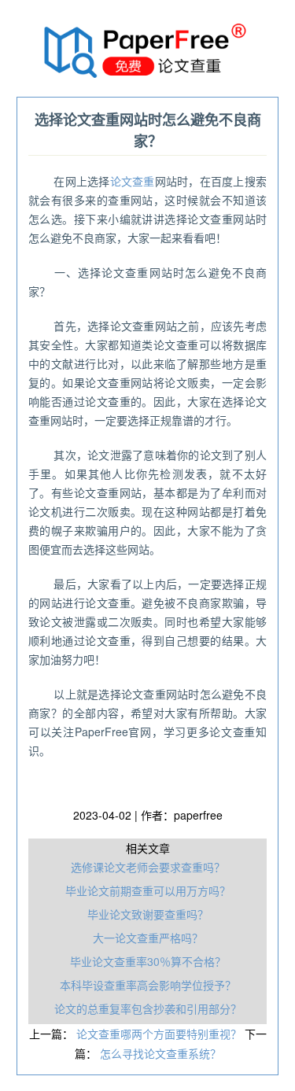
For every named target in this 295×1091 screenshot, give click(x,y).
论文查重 (132, 181)
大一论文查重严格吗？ (148, 937)
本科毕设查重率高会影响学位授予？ (148, 985)
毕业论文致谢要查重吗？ (147, 914)
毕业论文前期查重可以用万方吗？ (147, 890)
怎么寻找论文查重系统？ (160, 1053)
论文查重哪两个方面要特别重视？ (160, 1033)
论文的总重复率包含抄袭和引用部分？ (148, 1008)
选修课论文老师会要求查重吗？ (148, 867)
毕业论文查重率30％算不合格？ (148, 961)
